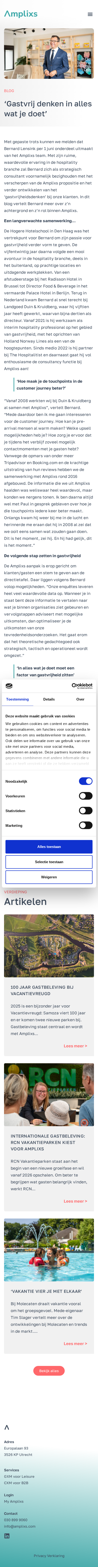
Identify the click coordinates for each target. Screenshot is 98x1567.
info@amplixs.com (19, 1526)
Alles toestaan (49, 847)
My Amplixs (14, 1501)
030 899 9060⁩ (15, 1520)
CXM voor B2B (16, 1483)
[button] (90, 14)
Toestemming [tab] (17, 699)
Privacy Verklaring (49, 1555)
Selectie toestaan (49, 862)
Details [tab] (49, 699)
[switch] (86, 796)
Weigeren (49, 877)
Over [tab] (80, 699)
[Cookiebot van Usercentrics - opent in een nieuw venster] (72, 686)
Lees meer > (75, 1045)
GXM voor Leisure (19, 1476)
